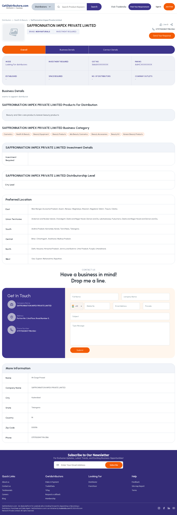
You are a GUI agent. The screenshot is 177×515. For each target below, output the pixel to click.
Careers (5, 494)
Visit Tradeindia (118, 7)
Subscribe (114, 465)
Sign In (158, 7)
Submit (80, 350)
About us (5, 482)
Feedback (136, 482)
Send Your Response (162, 36)
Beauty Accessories (99, 134)
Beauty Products (59, 134)
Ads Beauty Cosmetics (79, 134)
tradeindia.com (64, 508)
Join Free (169, 7)
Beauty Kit (115, 134)
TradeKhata (50, 486)
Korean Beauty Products (133, 134)
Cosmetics (8, 134)
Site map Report (138, 486)
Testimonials (7, 490)
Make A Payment (52, 482)
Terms (134, 490)
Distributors (41, 7)
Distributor (92, 482)
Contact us (6, 486)
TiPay (47, 490)
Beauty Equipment (41, 134)
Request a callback (52, 494)
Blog (4, 499)
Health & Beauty (21, 20)
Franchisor (92, 486)
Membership (50, 499)
